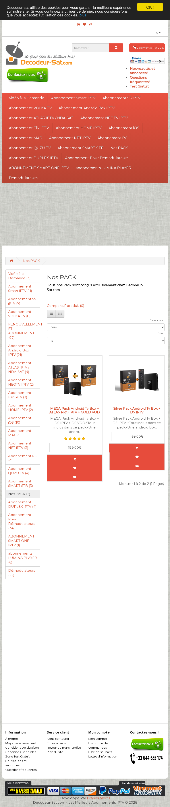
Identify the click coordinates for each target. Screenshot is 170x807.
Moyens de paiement (20, 743)
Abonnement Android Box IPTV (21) (19, 350)
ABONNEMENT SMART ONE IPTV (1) (21, 540)
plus (82, 15)
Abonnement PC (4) (22, 458)
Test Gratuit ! (140, 86)
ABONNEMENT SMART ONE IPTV (39, 168)
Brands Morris (98, 798)
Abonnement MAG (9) (19, 432)
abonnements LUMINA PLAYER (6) (22, 557)
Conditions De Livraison (22, 747)
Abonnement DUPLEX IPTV (33, 158)
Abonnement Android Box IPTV (87, 108)
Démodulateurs (23, 178)
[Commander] (90, 24)
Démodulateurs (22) (21, 572)
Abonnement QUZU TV (30, 148)
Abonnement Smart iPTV (73, 98)
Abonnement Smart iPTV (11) (20, 288)
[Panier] (78, 24)
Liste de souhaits (100, 752)
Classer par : (157, 320)
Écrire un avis (56, 743)
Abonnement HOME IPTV (79, 128)
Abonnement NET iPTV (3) (19, 445)
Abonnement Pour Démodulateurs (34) (21, 521)
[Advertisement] (85, 214)
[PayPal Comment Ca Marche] (147, 60)
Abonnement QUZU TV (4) (19, 470)
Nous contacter (58, 738)
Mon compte (97, 738)
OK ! (150, 7)
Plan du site (55, 752)
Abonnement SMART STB (81, 148)
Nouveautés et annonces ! (142, 70)
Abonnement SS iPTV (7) (22, 301)
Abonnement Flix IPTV (29, 128)
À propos (11, 738)
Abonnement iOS (123, 128)
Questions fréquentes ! (140, 79)
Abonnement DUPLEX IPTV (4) (22, 504)
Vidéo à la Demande (26, 98)
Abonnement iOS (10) (19, 420)
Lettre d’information (102, 756)
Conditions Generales (20, 752)
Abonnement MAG (25, 138)
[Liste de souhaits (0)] (84, 24)
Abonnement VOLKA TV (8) (19, 313)
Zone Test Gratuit (17, 756)
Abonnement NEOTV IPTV (104, 118)
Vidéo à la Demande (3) (19, 276)
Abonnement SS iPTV (121, 98)
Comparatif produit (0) (65, 305)
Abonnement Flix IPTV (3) (19, 395)
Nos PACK (119, 148)
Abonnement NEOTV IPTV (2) (21, 382)
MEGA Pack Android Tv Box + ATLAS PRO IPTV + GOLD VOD (74, 410)
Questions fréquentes (21, 769)
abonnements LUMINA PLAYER (103, 168)
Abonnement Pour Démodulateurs (96, 158)
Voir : (161, 333)
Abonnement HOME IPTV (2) (20, 407)
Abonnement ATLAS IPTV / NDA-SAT (41, 118)
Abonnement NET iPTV (70, 138)
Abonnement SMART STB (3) (20, 483)
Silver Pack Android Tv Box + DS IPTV (136, 410)
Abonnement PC (112, 138)
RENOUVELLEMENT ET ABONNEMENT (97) (24, 331)
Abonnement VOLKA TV (30, 108)
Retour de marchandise (64, 747)
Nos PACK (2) (19, 494)
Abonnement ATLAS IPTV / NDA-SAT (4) (19, 367)
